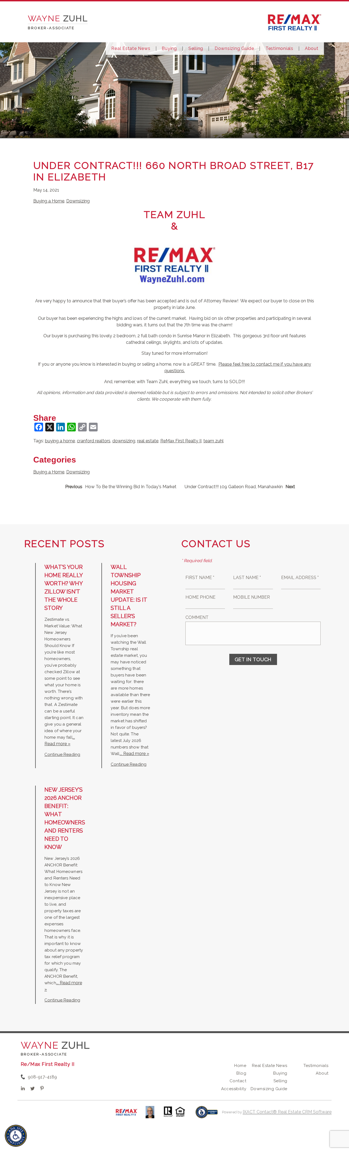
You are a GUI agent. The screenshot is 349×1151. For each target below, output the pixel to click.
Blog (241, 1073)
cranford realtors (93, 440)
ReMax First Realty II (180, 440)
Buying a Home (48, 201)
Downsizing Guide (234, 48)
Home (240, 1065)
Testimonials (279, 48)
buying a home (60, 440)
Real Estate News (130, 48)
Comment (197, 617)
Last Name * (247, 577)
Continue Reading (62, 754)
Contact (238, 1080)
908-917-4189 (42, 1077)
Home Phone (200, 597)
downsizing (123, 440)
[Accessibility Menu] (16, 1135)
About (311, 48)
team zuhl (213, 440)
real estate (147, 440)
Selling (195, 48)
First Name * (199, 577)
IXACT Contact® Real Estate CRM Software (287, 1111)
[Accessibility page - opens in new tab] (206, 1114)
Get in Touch (253, 659)
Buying (169, 48)
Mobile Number (251, 597)
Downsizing (78, 201)
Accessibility (233, 1088)
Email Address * (300, 577)
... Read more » (134, 753)
